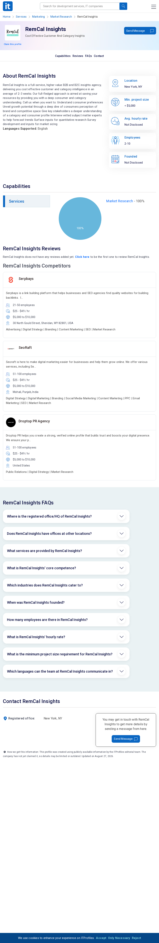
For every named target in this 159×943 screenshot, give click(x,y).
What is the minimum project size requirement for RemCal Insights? (59, 654)
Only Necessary (119, 938)
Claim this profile (13, 44)
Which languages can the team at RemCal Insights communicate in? (60, 671)
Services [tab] (16, 201)
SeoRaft (25, 347)
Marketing (38, 16)
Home (6, 16)
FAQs (88, 55)
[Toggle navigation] (153, 7)
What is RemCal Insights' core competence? (41, 568)
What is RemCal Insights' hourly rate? (36, 637)
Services (21, 16)
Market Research (61, 16)
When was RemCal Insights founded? (36, 602)
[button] (123, 6)
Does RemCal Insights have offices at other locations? (49, 534)
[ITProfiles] (8, 6)
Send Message (135, 30)
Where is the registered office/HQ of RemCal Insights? (49, 516)
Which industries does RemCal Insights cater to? (45, 585)
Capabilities (62, 55)
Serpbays (26, 279)
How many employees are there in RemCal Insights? (47, 620)
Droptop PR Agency (34, 421)
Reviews (78, 55)
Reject (136, 938)
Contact (99, 55)
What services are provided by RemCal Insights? (44, 551)
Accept (101, 938)
